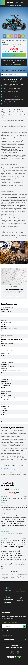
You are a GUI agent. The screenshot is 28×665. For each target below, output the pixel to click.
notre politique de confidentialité (9, 622)
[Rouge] (19, 36)
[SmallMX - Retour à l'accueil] (13, 2)
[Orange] (11, 36)
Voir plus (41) (14, 571)
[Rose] (15, 36)
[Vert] (23, 36)
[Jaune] (8, 36)
